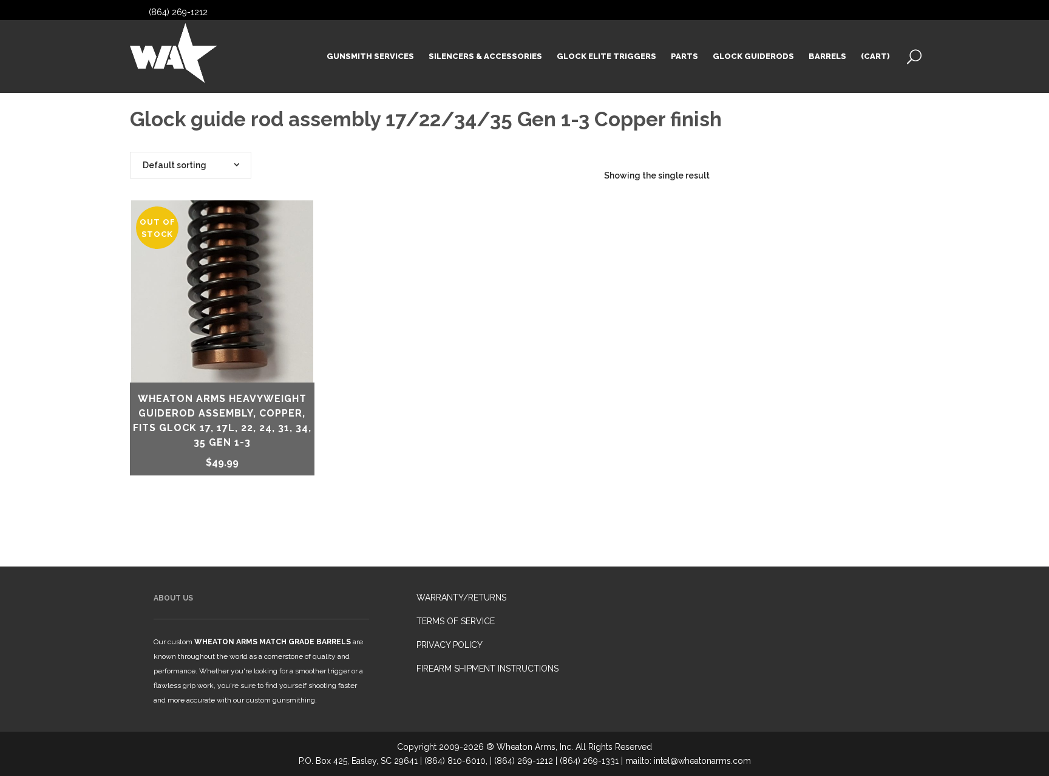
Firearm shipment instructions (487, 668)
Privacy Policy (449, 645)
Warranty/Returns (461, 597)
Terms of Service (455, 621)
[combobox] (190, 165)
